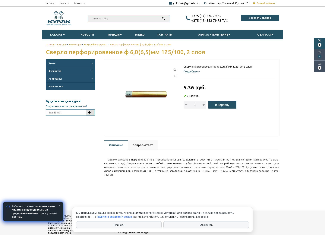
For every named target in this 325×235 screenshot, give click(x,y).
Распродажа (56, 86)
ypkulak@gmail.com (186, 3)
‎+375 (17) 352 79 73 (206, 20)
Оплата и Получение (213, 34)
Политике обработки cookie (114, 216)
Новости (64, 3)
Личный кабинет (265, 3)
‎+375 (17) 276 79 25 (206, 16)
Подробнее (191, 71)
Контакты (79, 3)
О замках (264, 34)
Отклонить (206, 224)
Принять (119, 224)
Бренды (114, 34)
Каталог (50, 3)
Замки (52, 63)
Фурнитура (55, 71)
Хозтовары (55, 78)
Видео (140, 34)
